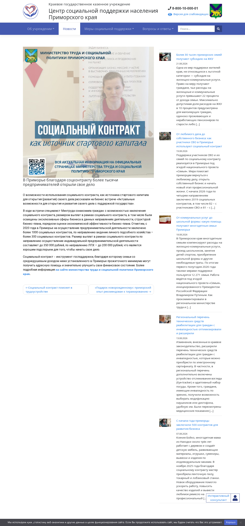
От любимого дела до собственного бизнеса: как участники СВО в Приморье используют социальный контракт (199, 140)
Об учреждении (39, 29)
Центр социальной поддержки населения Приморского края (103, 14)
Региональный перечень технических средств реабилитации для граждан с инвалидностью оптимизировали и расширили (198, 325)
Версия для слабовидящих (190, 14)
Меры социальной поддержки (107, 29)
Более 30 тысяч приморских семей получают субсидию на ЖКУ (199, 57)
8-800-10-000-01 (184, 8)
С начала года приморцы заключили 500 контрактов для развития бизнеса (197, 424)
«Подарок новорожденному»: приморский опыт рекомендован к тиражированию (123, 289)
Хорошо (230, 522)
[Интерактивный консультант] (235, 497)
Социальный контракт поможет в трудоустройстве (49, 289)
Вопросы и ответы (157, 29)
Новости (69, 29)
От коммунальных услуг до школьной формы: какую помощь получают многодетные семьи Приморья (198, 223)
